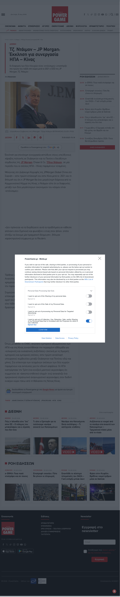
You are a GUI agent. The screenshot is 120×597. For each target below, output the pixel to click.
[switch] (89, 296)
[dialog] (60, 299)
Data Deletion (47, 338)
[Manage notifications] (114, 591)
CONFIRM (43, 330)
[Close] (100, 259)
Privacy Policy (73, 338)
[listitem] (60, 291)
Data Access (60, 338)
